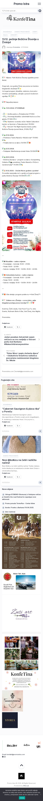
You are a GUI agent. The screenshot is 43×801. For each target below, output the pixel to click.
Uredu (22, 798)
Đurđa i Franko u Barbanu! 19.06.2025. (19, 507)
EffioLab (26, 786)
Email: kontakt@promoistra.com (13, 754)
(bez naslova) (10, 512)
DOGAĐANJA (7, 32)
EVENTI (35, 32)
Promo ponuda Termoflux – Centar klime (20, 503)
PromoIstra (16, 47)
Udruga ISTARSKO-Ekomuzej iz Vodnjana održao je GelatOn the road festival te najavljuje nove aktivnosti (21, 497)
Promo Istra (21, 4)
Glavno (5, 35)
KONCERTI (14, 35)
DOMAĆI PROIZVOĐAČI (22, 32)
